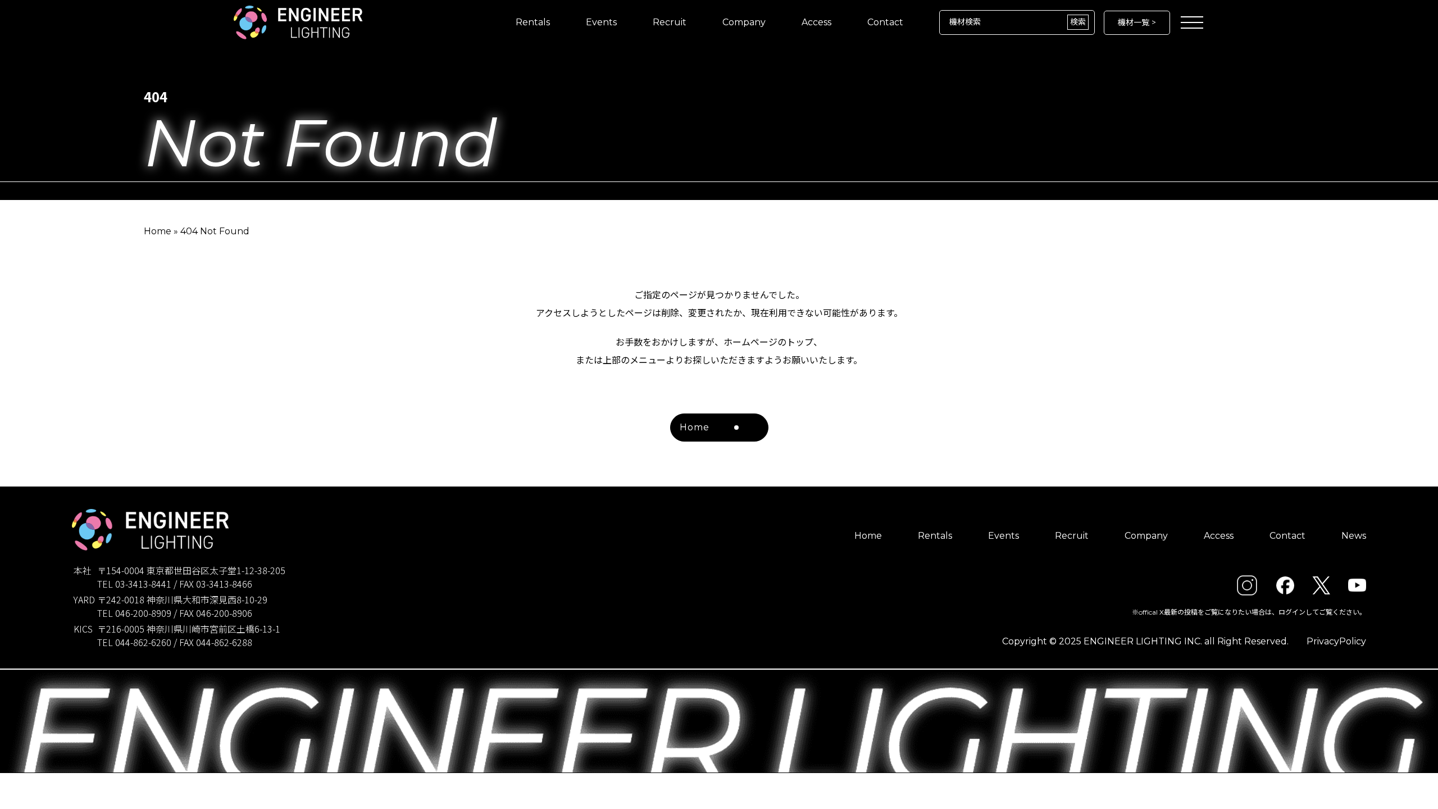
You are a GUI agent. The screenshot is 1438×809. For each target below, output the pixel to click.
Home (157, 231)
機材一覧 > (1137, 22)
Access (816, 22)
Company (744, 22)
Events (601, 22)
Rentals (533, 22)
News (1353, 535)
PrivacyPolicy (1336, 641)
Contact (885, 22)
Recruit (669, 22)
